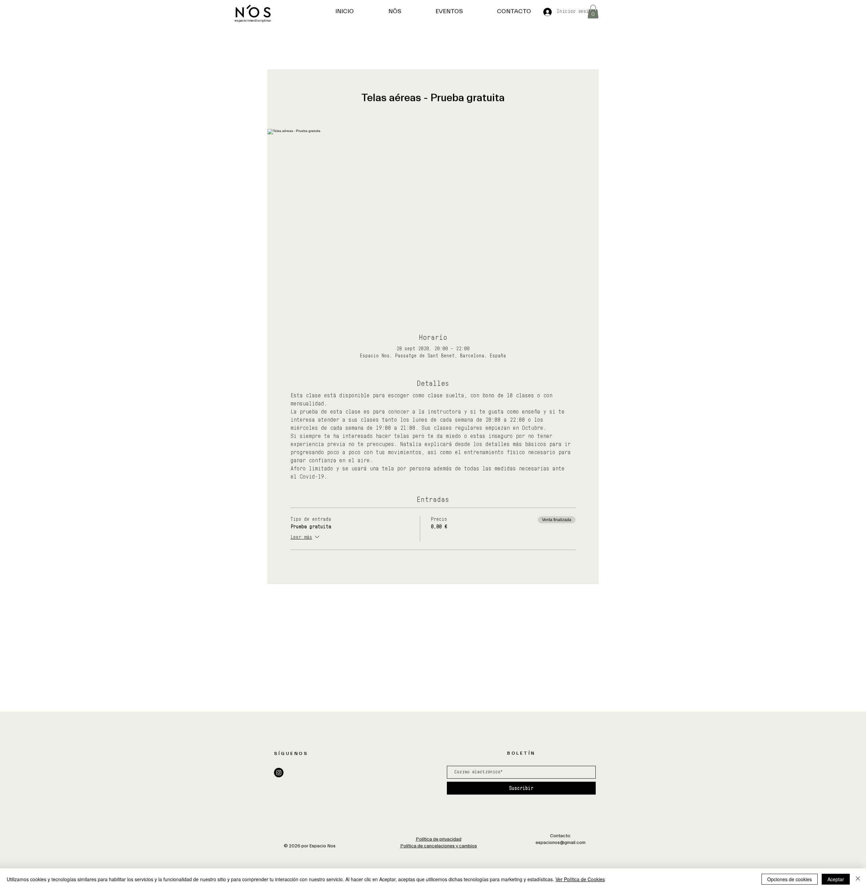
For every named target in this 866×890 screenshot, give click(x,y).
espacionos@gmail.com (560, 842)
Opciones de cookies (789, 879)
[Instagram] (278, 772)
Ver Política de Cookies (580, 879)
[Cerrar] (858, 879)
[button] (593, 12)
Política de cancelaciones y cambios (438, 846)
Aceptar (835, 879)
